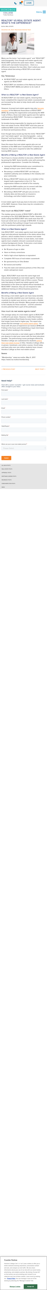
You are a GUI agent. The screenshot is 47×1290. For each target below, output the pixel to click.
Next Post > (40, 369)
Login (28, 3)
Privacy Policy (11, 1278)
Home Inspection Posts (8, 483)
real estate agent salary (29, 323)
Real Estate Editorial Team (23, 30)
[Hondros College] (12, 12)
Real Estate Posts (7, 469)
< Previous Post (8, 369)
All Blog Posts (6, 465)
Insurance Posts (6, 480)
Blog (3, 26)
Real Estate (9, 26)
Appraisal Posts (6, 472)
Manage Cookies (15, 1286)
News (3, 487)
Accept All (30, 1286)
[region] (23, 1273)
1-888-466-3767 (15, 3)
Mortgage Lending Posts (9, 476)
